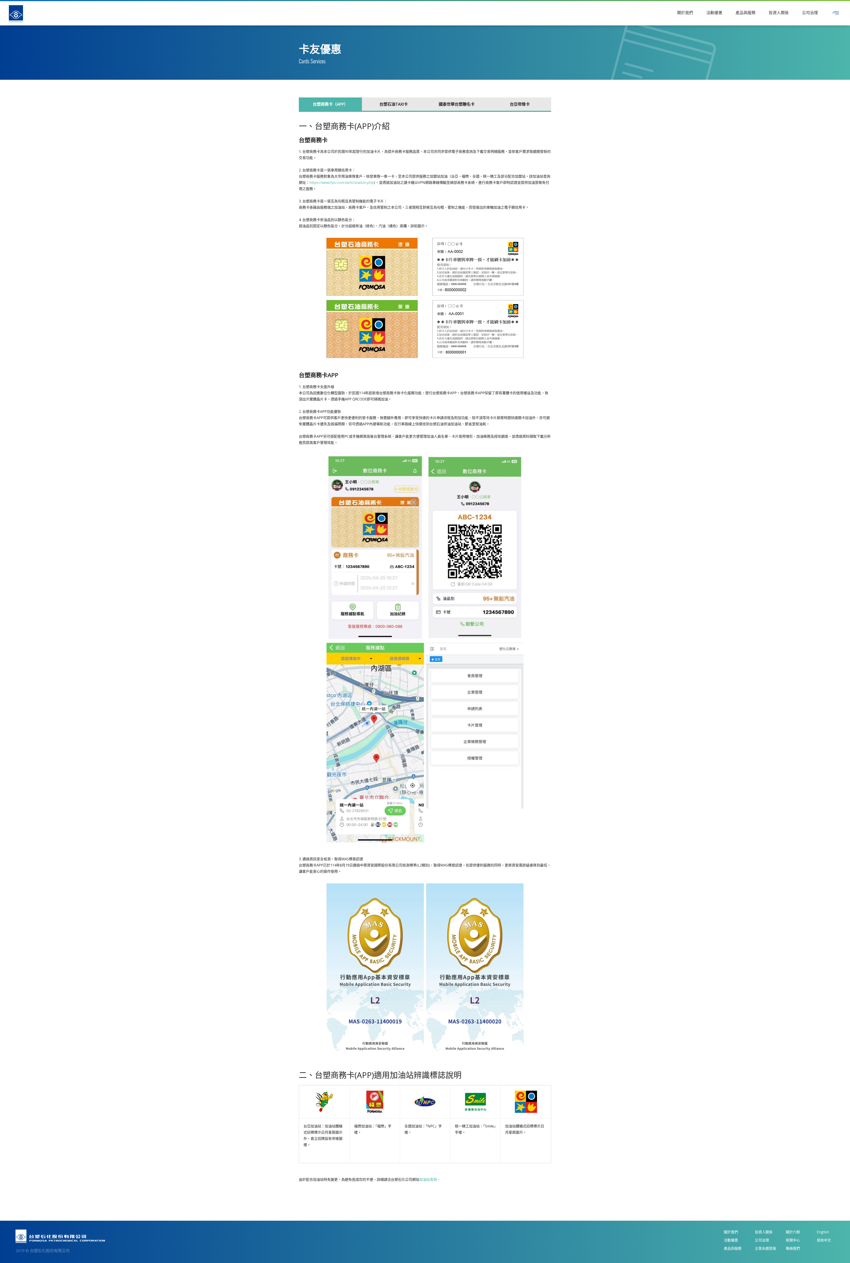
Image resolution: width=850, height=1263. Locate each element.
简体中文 (824, 1240)
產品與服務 (745, 12)
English (823, 1232)
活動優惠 (714, 12)
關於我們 (685, 12)
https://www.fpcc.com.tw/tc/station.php (341, 182)
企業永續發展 (765, 1248)
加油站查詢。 (429, 1179)
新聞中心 (793, 1240)
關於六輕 (793, 1232)
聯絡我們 (793, 1248)
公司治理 (810, 12)
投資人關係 (779, 12)
